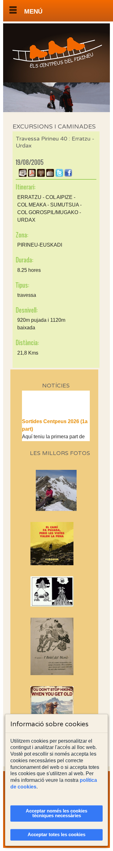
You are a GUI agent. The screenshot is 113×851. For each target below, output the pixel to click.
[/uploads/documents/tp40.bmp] (50, 175)
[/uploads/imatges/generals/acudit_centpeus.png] (56, 591)
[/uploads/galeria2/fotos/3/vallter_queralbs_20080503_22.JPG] (58, 509)
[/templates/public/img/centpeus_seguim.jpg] (56, 543)
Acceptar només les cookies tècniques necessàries (56, 813)
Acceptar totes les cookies (56, 834)
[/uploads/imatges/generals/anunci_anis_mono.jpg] (56, 646)
